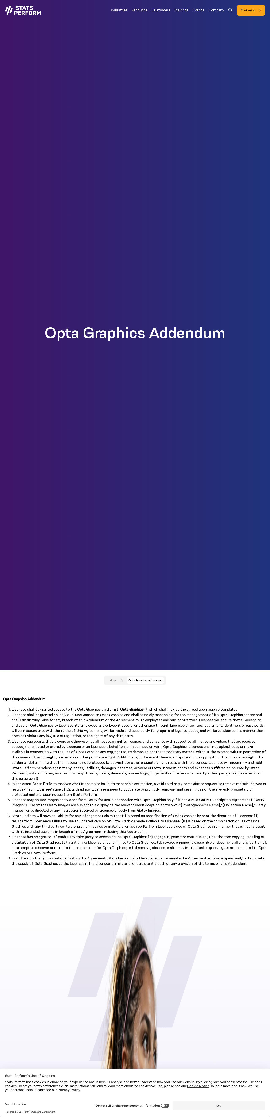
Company (216, 10)
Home (113, 680)
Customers (160, 10)
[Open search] (230, 11)
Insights (181, 10)
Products (139, 10)
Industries (119, 10)
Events (198, 10)
